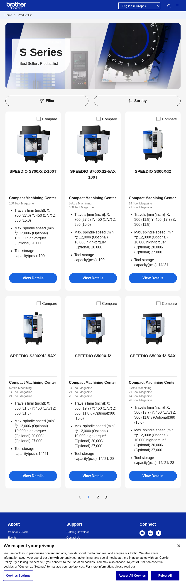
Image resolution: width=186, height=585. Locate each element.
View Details (33, 278)
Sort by (140, 101)
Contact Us (73, 537)
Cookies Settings (18, 575)
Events (12, 537)
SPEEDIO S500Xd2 (93, 356)
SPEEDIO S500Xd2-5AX (153, 356)
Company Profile (18, 532)
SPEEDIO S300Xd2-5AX (33, 356)
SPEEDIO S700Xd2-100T (33, 171)
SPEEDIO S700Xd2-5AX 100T (93, 174)
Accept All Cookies (132, 575)
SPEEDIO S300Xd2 (153, 171)
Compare (49, 119)
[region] (93, 562)
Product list (25, 15)
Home (8, 15)
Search (169, 6)
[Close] (179, 546)
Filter (50, 101)
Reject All (165, 575)
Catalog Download (78, 532)
